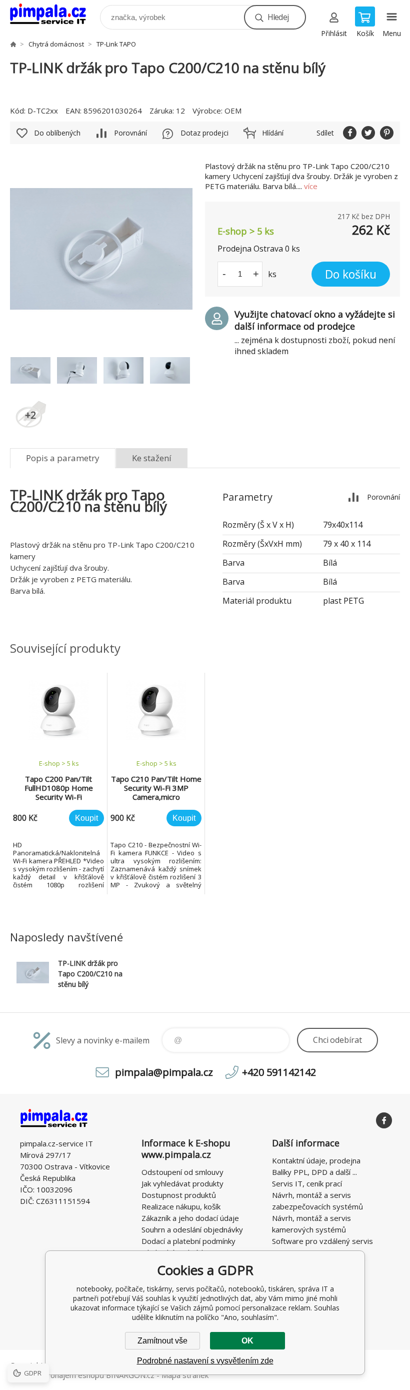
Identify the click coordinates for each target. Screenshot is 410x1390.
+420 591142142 (279, 1072)
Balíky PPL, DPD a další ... (314, 1172)
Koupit (86, 818)
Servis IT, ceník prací (307, 1183)
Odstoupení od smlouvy (183, 1172)
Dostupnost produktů (179, 1195)
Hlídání (273, 133)
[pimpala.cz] (13, 44)
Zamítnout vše (163, 1340)
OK (248, 1340)
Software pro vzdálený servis (322, 1241)
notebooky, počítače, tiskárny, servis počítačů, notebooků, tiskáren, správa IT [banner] (54, 15)
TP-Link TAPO (116, 44)
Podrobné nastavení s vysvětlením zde (205, 1360)
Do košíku (350, 274)
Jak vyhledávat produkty (183, 1183)
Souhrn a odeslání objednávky (192, 1229)
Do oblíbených (57, 133)
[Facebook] (384, 1120)
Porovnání (130, 133)
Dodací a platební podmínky (189, 1241)
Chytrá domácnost (56, 44)
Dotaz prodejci (204, 133)
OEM (233, 111)
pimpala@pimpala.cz (164, 1072)
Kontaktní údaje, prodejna (316, 1160)
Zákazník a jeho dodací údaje (190, 1218)
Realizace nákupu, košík (181, 1206)
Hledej (278, 17)
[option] (59, 783)
